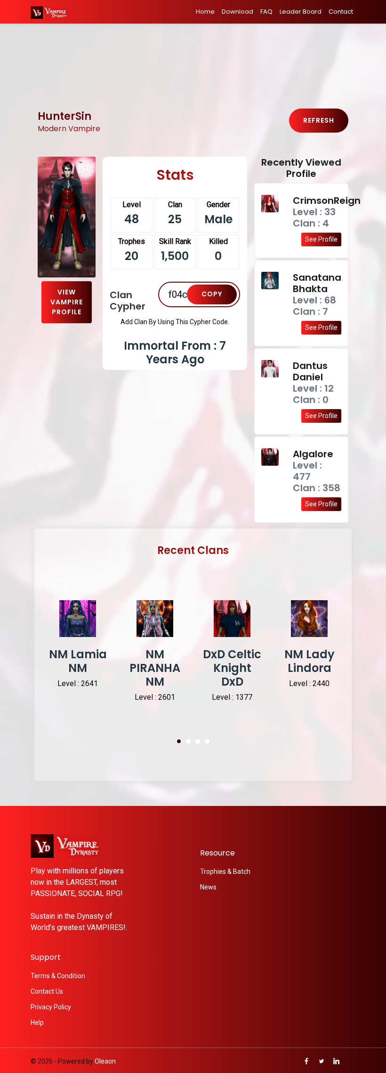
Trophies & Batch (225, 871)
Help (37, 1022)
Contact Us (47, 991)
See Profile (321, 239)
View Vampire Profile (66, 302)
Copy (211, 294)
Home (205, 11)
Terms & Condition (58, 976)
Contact (341, 11)
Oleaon (105, 1061)
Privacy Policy (51, 1007)
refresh (318, 120)
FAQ (266, 11)
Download (237, 11)
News (208, 887)
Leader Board (301, 11)
